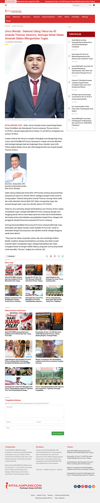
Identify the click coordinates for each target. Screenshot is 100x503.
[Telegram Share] (58, 256)
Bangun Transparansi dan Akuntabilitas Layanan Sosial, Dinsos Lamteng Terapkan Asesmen (13, 299)
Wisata (8, 21)
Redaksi (50, 495)
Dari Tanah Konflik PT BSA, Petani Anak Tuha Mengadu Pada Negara (82, 109)
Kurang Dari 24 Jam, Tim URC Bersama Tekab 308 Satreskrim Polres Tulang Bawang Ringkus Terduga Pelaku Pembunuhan (33, 279)
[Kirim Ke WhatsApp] (62, 256)
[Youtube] (86, 486)
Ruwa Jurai (26, 17)
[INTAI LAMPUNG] (13, 11)
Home (8, 17)
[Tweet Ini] (50, 256)
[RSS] (93, 486)
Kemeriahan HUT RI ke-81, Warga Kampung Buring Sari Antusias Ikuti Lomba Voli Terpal (82, 56)
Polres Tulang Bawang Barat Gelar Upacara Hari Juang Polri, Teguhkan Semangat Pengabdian (54, 299)
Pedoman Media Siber (62, 495)
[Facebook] (75, 486)
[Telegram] (89, 486)
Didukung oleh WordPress (43, 498)
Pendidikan (75, 17)
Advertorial (16, 17)
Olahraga (85, 17)
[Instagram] (82, 486)
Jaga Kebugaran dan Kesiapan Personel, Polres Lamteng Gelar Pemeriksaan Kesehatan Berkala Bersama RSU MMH (55, 279)
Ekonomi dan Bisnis (48, 17)
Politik (60, 17)
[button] (90, 5)
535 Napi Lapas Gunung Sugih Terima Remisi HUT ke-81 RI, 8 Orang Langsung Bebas (82, 97)
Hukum (67, 17)
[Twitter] (79, 486)
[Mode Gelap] (94, 5)
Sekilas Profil (41, 495)
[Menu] (6, 5)
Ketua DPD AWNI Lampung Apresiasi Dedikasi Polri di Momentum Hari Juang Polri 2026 (13, 279)
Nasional (37, 17)
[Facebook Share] (47, 256)
